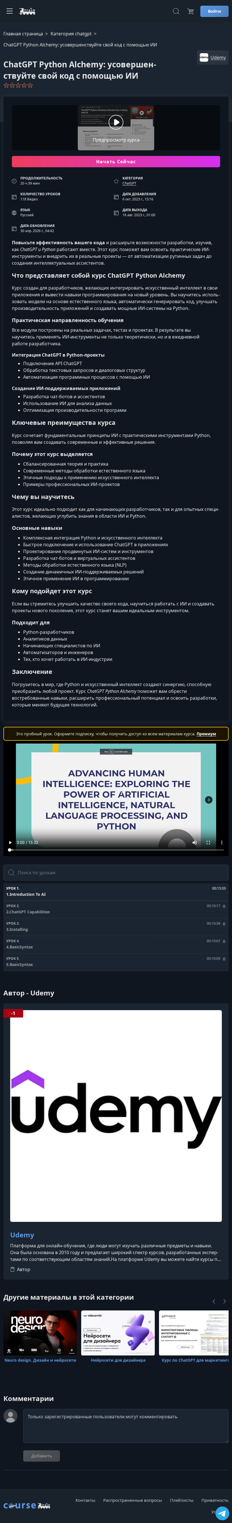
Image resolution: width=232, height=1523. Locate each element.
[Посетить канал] (222, 1513)
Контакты (85, 1500)
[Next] (225, 1301)
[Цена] (190, 11)
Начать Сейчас (116, 161)
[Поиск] (176, 11)
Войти (214, 11)
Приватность (215, 1500)
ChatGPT (129, 183)
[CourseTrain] (27, 11)
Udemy (22, 1235)
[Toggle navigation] (9, 11)
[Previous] (214, 1301)
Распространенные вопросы (132, 1500)
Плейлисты (182, 1500)
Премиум (206, 733)
